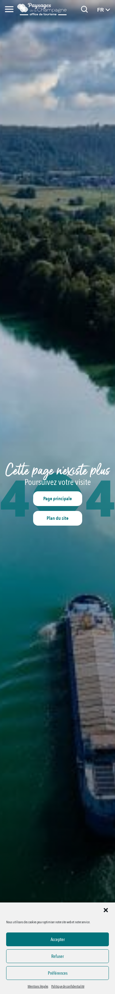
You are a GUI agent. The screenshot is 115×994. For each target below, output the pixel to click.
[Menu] (9, 9)
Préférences (57, 973)
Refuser (57, 956)
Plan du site (57, 518)
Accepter (58, 939)
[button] (106, 910)
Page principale (57, 498)
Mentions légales (38, 986)
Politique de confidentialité (67, 986)
